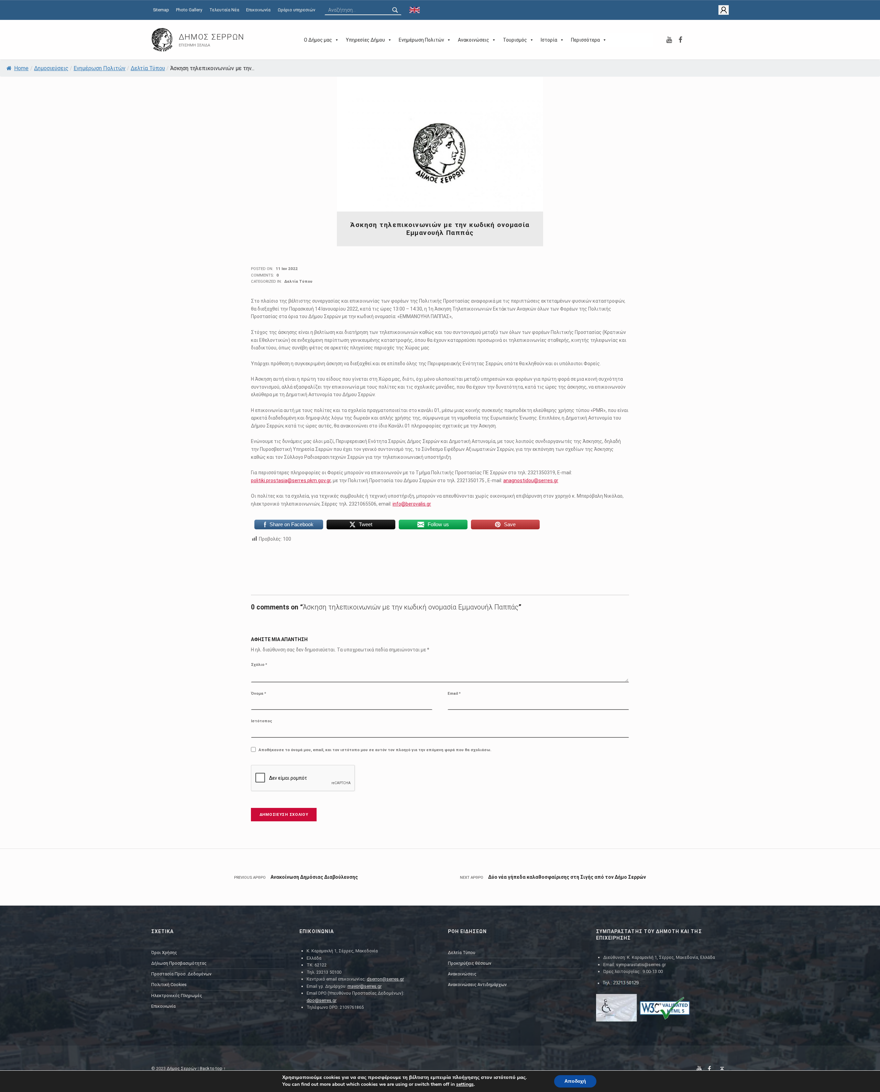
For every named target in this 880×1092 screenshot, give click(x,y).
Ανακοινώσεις (473, 40)
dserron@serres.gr (385, 979)
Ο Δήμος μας (318, 40)
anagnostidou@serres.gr (530, 480)
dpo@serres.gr (322, 1000)
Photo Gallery (189, 9)
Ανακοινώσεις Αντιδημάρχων (477, 984)
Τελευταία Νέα (224, 9)
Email (454, 693)
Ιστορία (549, 40)
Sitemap (161, 9)
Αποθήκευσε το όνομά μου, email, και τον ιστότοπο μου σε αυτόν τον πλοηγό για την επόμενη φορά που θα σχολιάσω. (374, 749)
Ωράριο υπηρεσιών (296, 9)
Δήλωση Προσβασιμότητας (179, 963)
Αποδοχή (575, 1081)
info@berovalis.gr (412, 504)
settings (465, 1084)
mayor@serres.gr (365, 986)
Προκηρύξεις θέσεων (469, 963)
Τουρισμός (515, 40)
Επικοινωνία (258, 9)
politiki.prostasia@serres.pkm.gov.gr (291, 480)
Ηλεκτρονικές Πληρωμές (176, 995)
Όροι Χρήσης (164, 952)
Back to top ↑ (213, 1068)
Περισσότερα (585, 40)
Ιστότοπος (261, 720)
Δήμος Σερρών (211, 37)
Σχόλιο (259, 664)
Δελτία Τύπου (148, 68)
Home (21, 68)
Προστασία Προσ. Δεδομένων (181, 973)
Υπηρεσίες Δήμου (365, 40)
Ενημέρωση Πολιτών (421, 40)
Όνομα (258, 693)
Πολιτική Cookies (169, 984)
